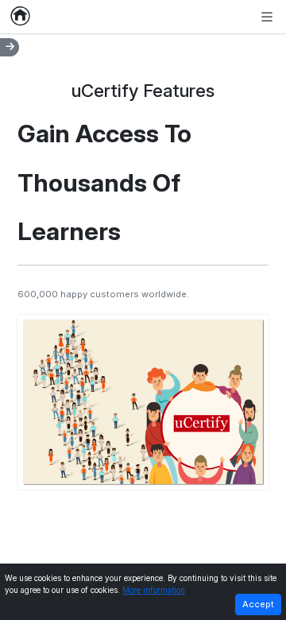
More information (153, 590)
